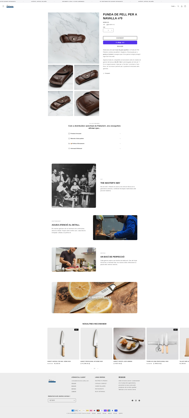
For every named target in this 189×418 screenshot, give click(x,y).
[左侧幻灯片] (91, 368)
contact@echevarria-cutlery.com (80, 380)
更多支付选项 (120, 46)
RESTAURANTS (99, 388)
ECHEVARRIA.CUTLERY (76, 413)
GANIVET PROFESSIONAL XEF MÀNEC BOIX (91, 361)
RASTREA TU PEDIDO (101, 380)
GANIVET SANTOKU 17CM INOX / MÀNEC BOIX (59, 361)
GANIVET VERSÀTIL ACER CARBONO (122, 361)
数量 (104, 27)
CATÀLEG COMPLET (101, 383)
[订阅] (74, 400)
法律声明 (120, 413)
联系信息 (115, 413)
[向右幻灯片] (97, 368)
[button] (3, 6)
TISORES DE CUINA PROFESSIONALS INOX (157, 361)
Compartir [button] (107, 73)
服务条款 (74, 388)
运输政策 (74, 391)
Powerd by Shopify (86, 413)
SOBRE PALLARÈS (100, 386)
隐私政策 (74, 386)
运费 (107, 24)
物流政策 (110, 413)
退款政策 (74, 383)
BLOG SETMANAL (100, 391)
